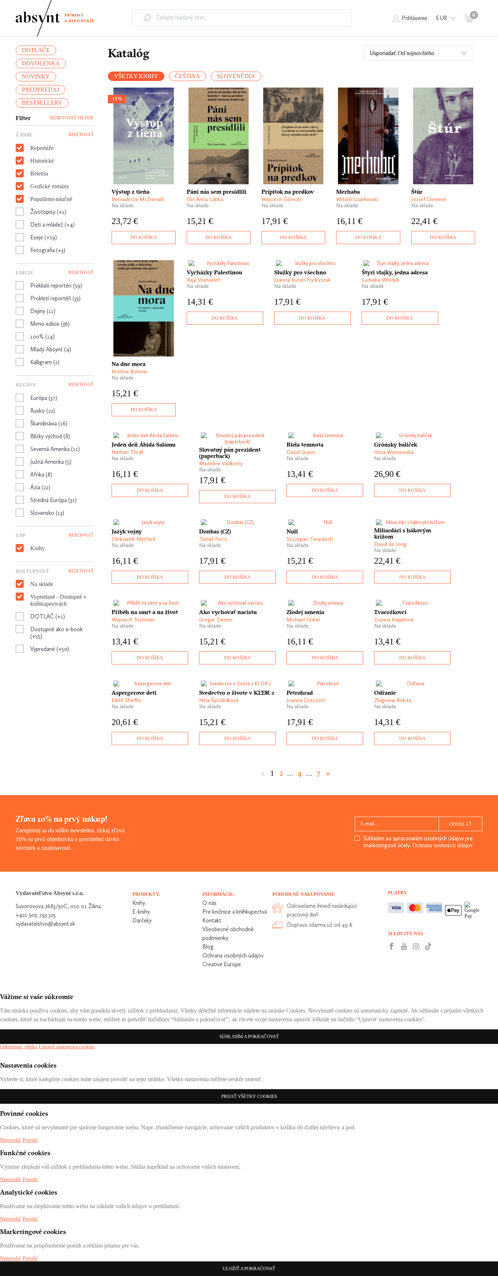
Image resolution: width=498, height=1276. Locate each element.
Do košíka (144, 237)
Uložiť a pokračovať (249, 1268)
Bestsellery (42, 103)
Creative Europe (221, 964)
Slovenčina (236, 76)
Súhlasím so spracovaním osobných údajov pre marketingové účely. (418, 842)
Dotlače (36, 50)
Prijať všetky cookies (249, 1096)
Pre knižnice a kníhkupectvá (234, 911)
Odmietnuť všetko (18, 1046)
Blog (208, 946)
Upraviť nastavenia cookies (66, 1046)
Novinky (36, 76)
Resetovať (81, 134)
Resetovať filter (71, 117)
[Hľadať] (147, 18)
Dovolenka (41, 63)
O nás (209, 902)
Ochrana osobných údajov (442, 845)
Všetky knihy (136, 76)
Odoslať (460, 824)
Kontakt (211, 920)
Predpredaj (40, 89)
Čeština (187, 76)
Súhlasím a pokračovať (249, 1036)
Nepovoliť (10, 1140)
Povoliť (30, 1140)
